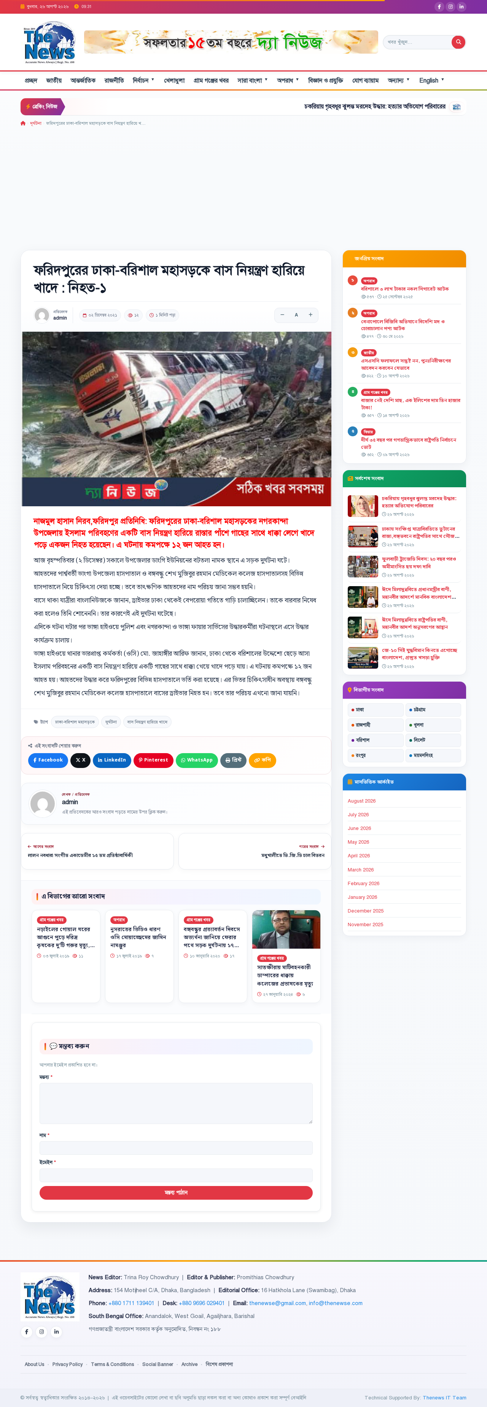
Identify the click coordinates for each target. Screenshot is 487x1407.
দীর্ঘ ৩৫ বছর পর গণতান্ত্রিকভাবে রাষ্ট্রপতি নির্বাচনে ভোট (408, 444)
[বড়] (310, 315)
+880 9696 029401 (202, 1303)
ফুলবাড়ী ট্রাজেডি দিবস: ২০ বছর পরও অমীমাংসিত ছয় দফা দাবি (419, 563)
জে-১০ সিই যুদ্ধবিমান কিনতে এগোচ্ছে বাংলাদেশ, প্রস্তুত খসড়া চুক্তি (419, 654)
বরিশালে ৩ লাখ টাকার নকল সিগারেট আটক (405, 289)
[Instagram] (450, 7)
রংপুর (361, 755)
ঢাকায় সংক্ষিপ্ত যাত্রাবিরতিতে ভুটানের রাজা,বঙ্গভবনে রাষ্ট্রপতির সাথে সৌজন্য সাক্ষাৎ (420, 536)
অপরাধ (288, 80)
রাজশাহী (363, 725)
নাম (44, 1135)
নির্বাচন (144, 80)
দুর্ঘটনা (111, 722)
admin (60, 318)
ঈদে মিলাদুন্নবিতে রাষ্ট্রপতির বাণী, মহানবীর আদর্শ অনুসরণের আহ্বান (415, 623)
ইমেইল (48, 1162)
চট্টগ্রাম (419, 710)
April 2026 (359, 856)
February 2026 (363, 884)
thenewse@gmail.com (277, 1303)
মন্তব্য (46, 1077)
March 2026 (361, 870)
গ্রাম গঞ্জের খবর (211, 80)
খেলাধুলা (174, 80)
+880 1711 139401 (131, 1303)
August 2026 (362, 801)
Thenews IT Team (444, 1397)
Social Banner (157, 1364)
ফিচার (368, 431)
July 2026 (358, 815)
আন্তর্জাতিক (83, 80)
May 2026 (358, 842)
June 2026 (359, 828)
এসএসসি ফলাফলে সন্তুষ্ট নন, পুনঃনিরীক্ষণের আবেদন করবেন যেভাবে (406, 364)
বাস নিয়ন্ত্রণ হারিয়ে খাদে (147, 722)
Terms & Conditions (112, 1364)
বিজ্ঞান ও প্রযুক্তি (326, 80)
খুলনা (418, 725)
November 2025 (365, 925)
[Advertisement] (243, 184)
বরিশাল (362, 740)
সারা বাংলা (253, 80)
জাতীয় (54, 80)
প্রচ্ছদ (31, 80)
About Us (34, 1364)
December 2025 (366, 911)
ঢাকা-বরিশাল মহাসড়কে (75, 722)
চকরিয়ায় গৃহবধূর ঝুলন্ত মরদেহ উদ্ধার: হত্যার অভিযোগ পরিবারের (327, 106)
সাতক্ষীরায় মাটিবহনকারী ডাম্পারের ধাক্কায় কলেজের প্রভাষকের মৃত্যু (285, 975)
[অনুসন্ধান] (458, 42)
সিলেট (419, 740)
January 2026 (362, 897)
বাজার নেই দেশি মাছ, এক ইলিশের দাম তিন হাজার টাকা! (410, 404)
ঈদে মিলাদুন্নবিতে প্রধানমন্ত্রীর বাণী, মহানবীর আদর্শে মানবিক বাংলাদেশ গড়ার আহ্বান (416, 596)
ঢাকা (360, 710)
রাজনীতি (114, 80)
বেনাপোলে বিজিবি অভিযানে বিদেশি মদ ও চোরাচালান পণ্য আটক (403, 325)
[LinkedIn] (461, 7)
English (432, 80)
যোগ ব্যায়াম (365, 80)
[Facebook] (439, 7)
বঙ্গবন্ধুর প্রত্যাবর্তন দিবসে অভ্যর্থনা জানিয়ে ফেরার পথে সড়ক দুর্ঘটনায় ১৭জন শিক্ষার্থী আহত (213, 941)
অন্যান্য (399, 80)
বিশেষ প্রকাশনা (219, 1364)
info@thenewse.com (336, 1303)
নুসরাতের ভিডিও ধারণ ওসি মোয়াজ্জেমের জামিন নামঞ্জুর (138, 937)
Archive (189, 1364)
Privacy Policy (68, 1364)
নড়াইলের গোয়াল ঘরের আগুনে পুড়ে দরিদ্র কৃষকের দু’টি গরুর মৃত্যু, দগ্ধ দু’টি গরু (63, 941)
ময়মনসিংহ (423, 755)
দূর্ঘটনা (35, 123)
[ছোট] (282, 315)
